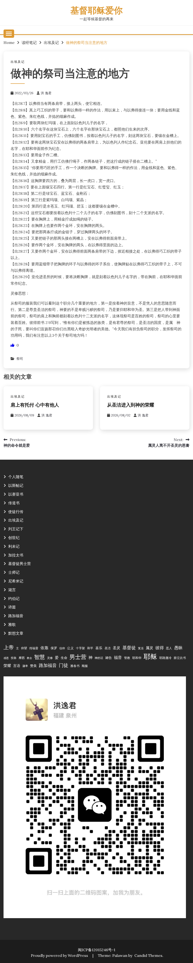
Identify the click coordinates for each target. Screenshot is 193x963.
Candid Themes (148, 955)
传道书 (14, 503)
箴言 (12, 589)
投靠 (13, 658)
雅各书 (75, 666)
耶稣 (150, 656)
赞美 (33, 666)
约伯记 (14, 598)
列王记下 (15, 528)
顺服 (85, 666)
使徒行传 (15, 511)
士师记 (14, 572)
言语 (16, 665)
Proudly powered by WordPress (60, 955)
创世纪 (14, 537)
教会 (29, 658)
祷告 (108, 658)
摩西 (22, 658)
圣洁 (108, 648)
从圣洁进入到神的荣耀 (130, 405)
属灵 (149, 647)
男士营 (77, 657)
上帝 (9, 647)
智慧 (39, 656)
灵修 (50, 658)
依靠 (44, 647)
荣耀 (7, 665)
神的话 (99, 658)
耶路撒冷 (165, 658)
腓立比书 (180, 658)
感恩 (6, 658)
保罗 (54, 648)
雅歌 (12, 624)
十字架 (80, 648)
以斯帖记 (15, 485)
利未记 (14, 546)
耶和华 (136, 658)
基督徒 (129, 647)
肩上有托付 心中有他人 (35, 405)
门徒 (63, 665)
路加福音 (15, 615)
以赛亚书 (15, 494)
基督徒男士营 (19, 563)
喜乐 (98, 648)
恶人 (169, 648)
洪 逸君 (46, 93)
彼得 (159, 647)
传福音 (33, 648)
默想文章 (15, 633)
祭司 (19, 358)
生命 (64, 658)
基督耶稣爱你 (96, 11)
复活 (141, 648)
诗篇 (12, 607)
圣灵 (116, 647)
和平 (90, 648)
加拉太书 (15, 555)
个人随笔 (15, 476)
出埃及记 (18, 62)
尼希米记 (15, 581)
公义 (70, 648)
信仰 (62, 648)
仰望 (24, 648)
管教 (127, 658)
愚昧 (178, 647)
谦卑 (25, 666)
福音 (118, 657)
